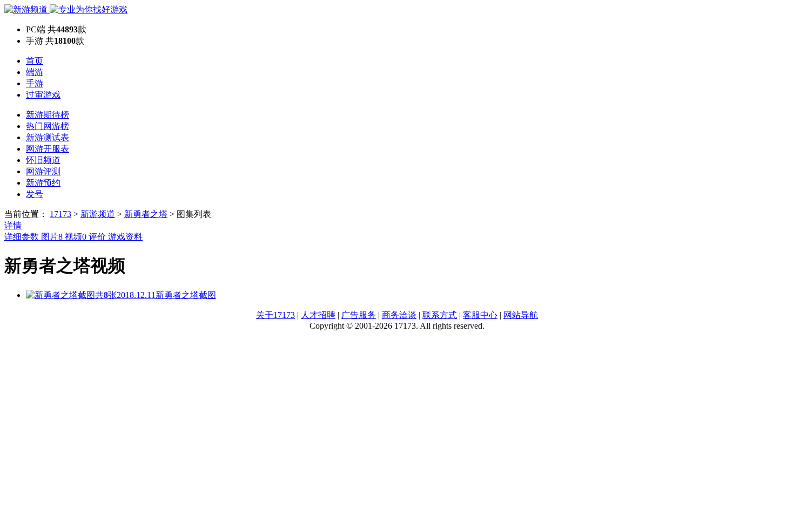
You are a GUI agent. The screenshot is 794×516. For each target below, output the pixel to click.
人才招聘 (318, 315)
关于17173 (275, 315)
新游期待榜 (47, 114)
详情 (13, 225)
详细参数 (22, 236)
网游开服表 (47, 148)
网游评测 (43, 171)
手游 (34, 83)
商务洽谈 (399, 315)
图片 (52, 236)
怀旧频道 (43, 160)
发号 (34, 194)
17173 (60, 214)
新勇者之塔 (145, 214)
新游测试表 (47, 137)
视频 (75, 236)
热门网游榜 (47, 126)
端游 (34, 72)
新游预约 (43, 182)
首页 (34, 60)
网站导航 (520, 315)
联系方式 (439, 315)
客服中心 (480, 315)
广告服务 (358, 315)
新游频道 (97, 214)
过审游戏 (43, 94)
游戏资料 (125, 236)
